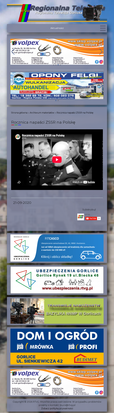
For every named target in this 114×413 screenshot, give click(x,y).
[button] (53, 64)
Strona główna (19, 112)
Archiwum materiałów (42, 112)
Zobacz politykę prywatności (57, 408)
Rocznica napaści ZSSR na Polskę (75, 112)
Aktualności (57, 28)
